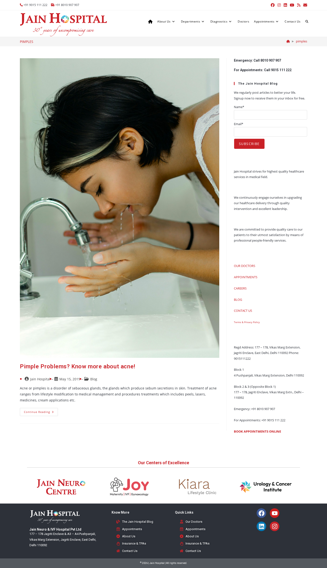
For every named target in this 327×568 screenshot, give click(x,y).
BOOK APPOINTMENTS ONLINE (257, 431)
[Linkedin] (261, 526)
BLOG (238, 299)
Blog (93, 379)
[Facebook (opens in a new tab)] (272, 5)
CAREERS (240, 288)
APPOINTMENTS (245, 277)
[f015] (288, 41)
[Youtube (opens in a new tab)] (292, 5)
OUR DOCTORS (244, 266)
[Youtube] (274, 513)
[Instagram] (274, 526)
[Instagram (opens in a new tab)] (279, 5)
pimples (301, 41)
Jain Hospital (40, 379)
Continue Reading (41, 411)
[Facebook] (261, 513)
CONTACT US (243, 310)
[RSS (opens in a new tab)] (299, 5)
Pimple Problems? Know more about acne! (77, 366)
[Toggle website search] (307, 21)
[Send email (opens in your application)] (304, 5)
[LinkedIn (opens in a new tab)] (285, 5)
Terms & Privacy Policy (247, 322)
